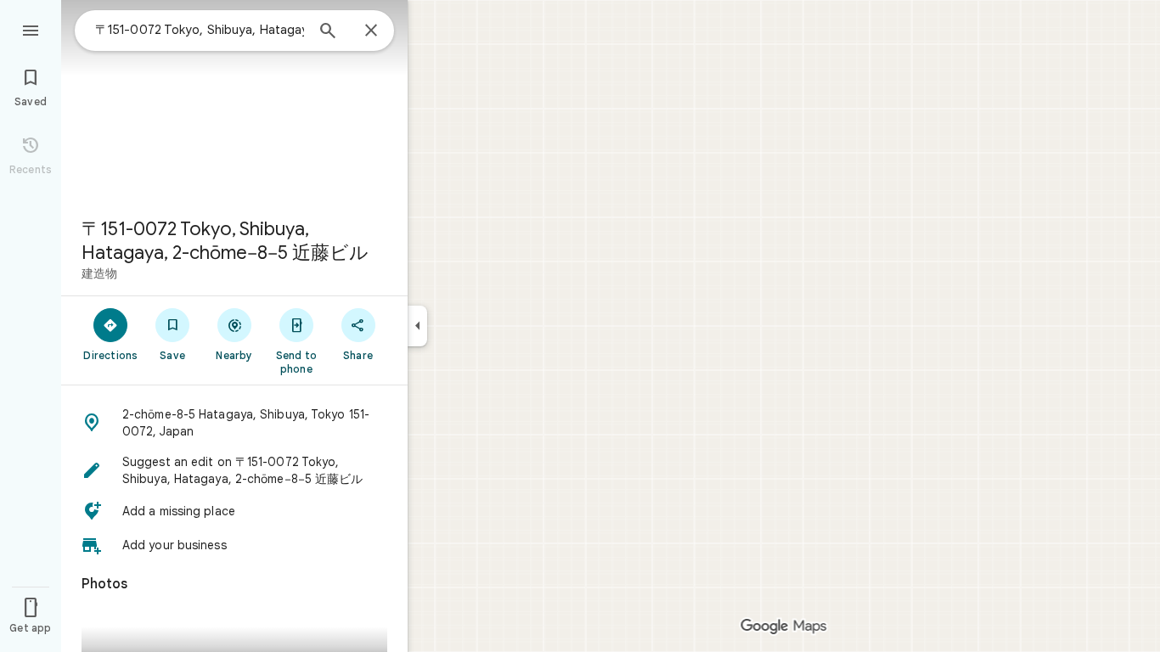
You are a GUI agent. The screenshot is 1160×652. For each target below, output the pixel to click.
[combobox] (199, 30)
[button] (234, 423)
